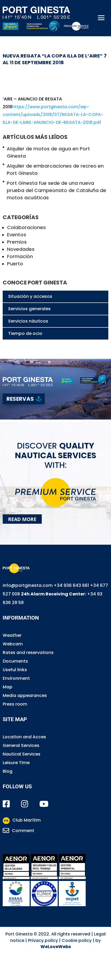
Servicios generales (29, 309)
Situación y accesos (30, 296)
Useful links (15, 670)
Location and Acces (24, 737)
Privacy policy (43, 940)
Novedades (20, 249)
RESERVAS (20, 399)
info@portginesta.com (28, 585)
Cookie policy (77, 940)
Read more (22, 519)
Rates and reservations (28, 652)
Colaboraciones (26, 227)
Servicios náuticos (28, 321)
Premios (17, 241)
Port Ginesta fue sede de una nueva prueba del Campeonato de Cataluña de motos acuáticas (56, 190)
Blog (7, 771)
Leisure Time (16, 763)
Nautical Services (21, 754)
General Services (21, 745)
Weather (12, 635)
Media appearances (25, 695)
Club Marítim (22, 820)
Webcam (13, 644)
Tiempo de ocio (25, 333)
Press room (15, 704)
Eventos (16, 234)
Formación (20, 256)
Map (7, 687)
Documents (15, 661)
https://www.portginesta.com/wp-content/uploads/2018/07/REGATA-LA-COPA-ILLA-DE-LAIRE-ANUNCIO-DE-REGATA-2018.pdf (53, 114)
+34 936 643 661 (71, 585)
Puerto (15, 263)
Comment (23, 830)
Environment (16, 678)
